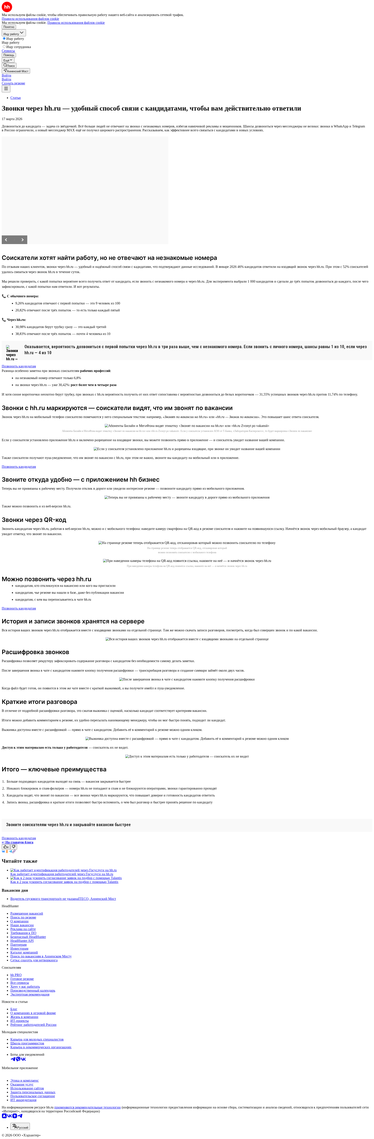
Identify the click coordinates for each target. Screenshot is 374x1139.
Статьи (15, 98)
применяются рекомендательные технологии (87, 1107)
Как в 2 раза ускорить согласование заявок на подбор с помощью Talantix (64, 882)
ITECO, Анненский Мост (97, 899)
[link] (9, 65)
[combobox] (20, 1126)
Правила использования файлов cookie (76, 22)
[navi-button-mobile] (6, 88)
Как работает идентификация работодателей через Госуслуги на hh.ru (61, 874)
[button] (6, 75)
